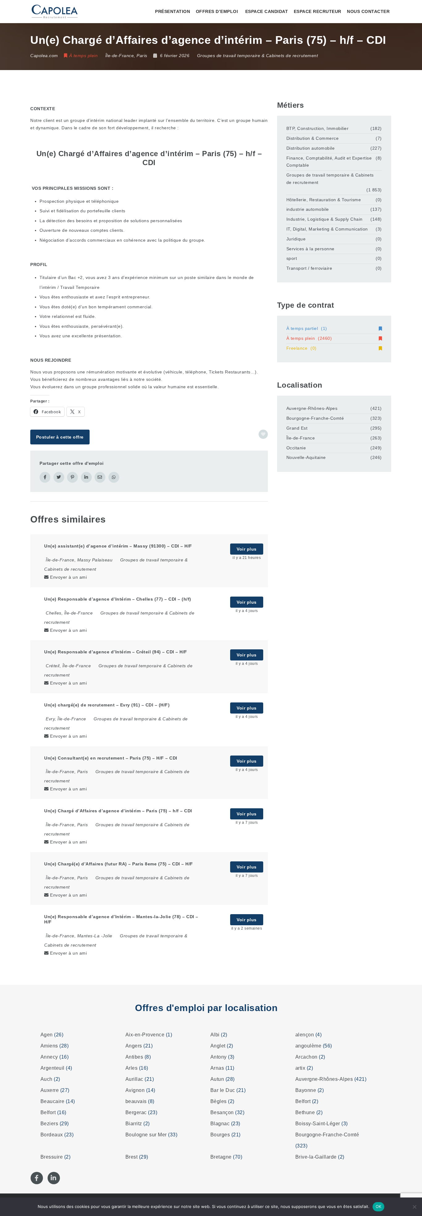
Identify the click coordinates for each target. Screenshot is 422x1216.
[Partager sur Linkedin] (86, 477)
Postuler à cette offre (60, 437)
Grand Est (297, 428)
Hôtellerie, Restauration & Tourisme (323, 199)
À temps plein (309, 338)
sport (291, 258)
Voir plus (247, 549)
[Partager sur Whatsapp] (113, 477)
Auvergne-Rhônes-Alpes (312, 408)
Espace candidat (266, 11)
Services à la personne (310, 248)
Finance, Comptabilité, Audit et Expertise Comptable (329, 162)
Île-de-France (300, 437)
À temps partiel (306, 328)
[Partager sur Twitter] (58, 477)
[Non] (414, 1207)
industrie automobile (307, 209)
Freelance (301, 348)
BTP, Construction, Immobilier (317, 128)
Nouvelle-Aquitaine (306, 457)
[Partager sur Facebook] (45, 477)
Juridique (296, 238)
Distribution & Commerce (312, 138)
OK (379, 1206)
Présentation (172, 11)
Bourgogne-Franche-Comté (315, 418)
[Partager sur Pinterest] (72, 477)
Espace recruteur (317, 11)
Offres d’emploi (217, 11)
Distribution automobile (310, 148)
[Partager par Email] (100, 477)
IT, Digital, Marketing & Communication (327, 229)
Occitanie (296, 447)
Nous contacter (368, 11)
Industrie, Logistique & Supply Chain (324, 219)
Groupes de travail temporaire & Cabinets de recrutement (257, 55)
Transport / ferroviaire (309, 268)
